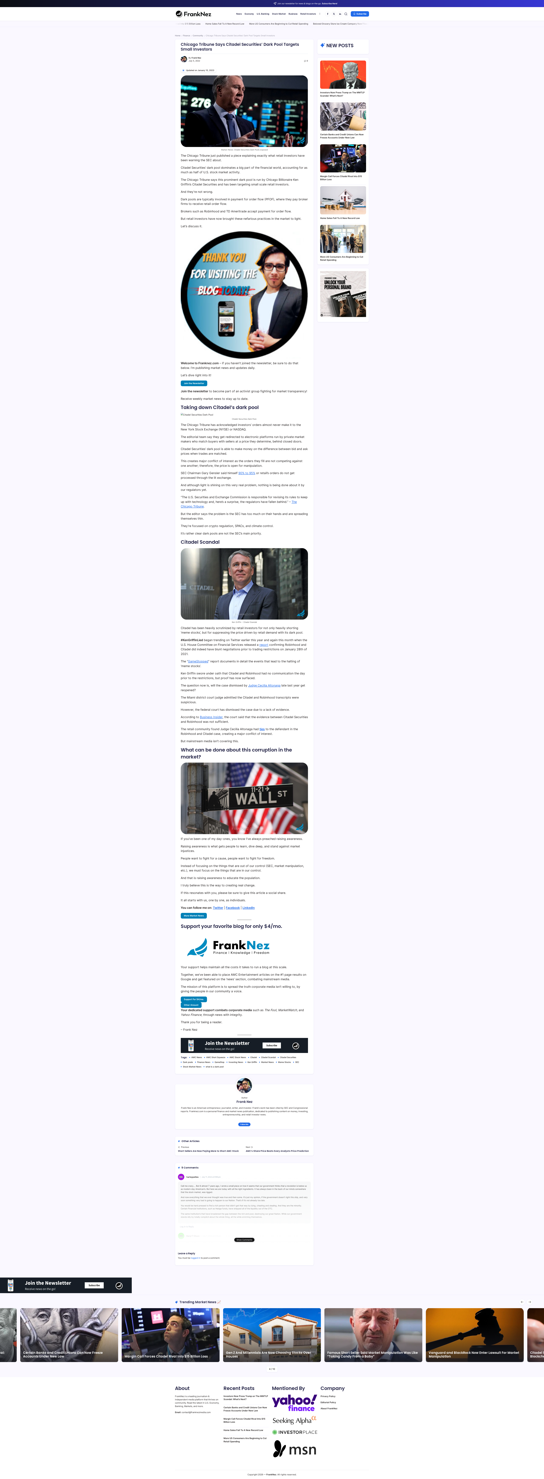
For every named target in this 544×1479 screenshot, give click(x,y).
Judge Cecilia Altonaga (264, 685)
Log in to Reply (187, 1226)
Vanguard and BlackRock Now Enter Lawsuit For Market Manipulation (271, 1355)
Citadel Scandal (268, 1057)
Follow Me (244, 1124)
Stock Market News (192, 1066)
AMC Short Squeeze (215, 1057)
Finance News (203, 1062)
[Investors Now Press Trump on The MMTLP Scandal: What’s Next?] (343, 75)
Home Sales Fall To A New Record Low (340, 218)
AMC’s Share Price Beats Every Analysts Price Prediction (277, 1151)
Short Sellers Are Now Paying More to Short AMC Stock (208, 1151)
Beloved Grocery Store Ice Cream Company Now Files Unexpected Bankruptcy (180, 23)
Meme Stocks (284, 1062)
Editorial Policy (328, 1402)
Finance (186, 35)
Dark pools (188, 1062)
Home (177, 35)
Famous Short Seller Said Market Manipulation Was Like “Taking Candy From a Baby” (170, 1355)
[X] (333, 13)
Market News (267, 1062)
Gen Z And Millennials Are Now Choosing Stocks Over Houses (65, 1355)
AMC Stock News (238, 1057)
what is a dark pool (215, 1066)
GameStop (219, 1062)
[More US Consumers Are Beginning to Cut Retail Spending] (343, 239)
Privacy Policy (328, 1396)
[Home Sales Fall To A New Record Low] (343, 200)
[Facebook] (327, 13)
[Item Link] (69, 1335)
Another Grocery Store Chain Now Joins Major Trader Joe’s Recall (341, 23)
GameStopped (198, 661)
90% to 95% (246, 473)
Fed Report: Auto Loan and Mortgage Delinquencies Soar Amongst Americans (264, 23)
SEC (297, 1062)
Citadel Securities (288, 1057)
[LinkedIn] (340, 13)
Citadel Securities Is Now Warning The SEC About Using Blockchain (371, 1355)
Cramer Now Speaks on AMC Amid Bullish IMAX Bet (470, 1356)
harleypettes (192, 1177)
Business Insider (211, 717)
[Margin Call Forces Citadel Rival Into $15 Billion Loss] (343, 158)
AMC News (196, 1057)
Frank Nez (196, 58)
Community (198, 35)
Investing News (236, 1062)
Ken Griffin (252, 1062)
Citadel (253, 1057)
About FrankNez (329, 1408)
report (263, 644)
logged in (195, 1258)
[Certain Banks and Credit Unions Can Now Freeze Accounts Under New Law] (343, 116)
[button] (345, 14)
